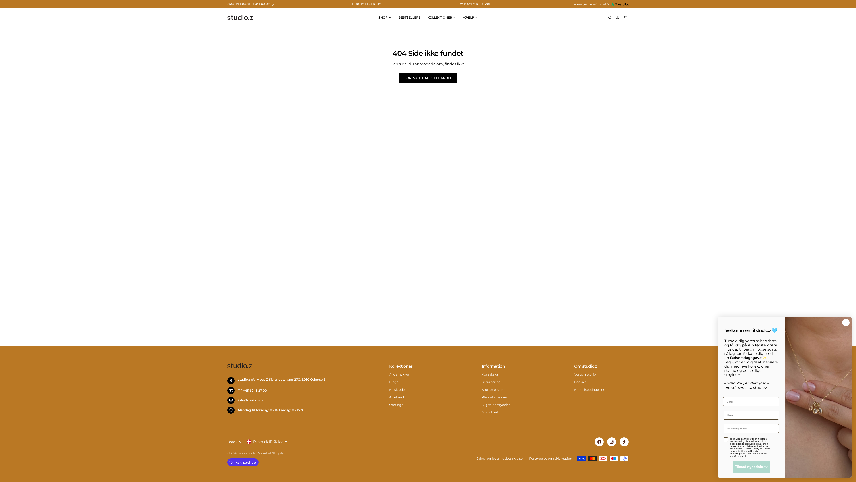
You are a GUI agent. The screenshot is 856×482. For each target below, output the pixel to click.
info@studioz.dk (251, 400)
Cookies (580, 382)
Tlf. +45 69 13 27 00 (252, 391)
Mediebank (490, 412)
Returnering (491, 382)
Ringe (393, 382)
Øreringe (396, 405)
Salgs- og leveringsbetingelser (500, 459)
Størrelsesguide (494, 390)
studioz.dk (247, 453)
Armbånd (396, 397)
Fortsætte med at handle (428, 78)
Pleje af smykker (494, 397)
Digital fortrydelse (496, 405)
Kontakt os (490, 374)
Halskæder (397, 390)
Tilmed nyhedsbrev (751, 467)
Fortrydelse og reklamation (550, 459)
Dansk (232, 442)
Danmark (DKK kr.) (268, 442)
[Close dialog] (846, 322)
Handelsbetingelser (589, 390)
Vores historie (585, 374)
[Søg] (609, 17)
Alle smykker (399, 374)
